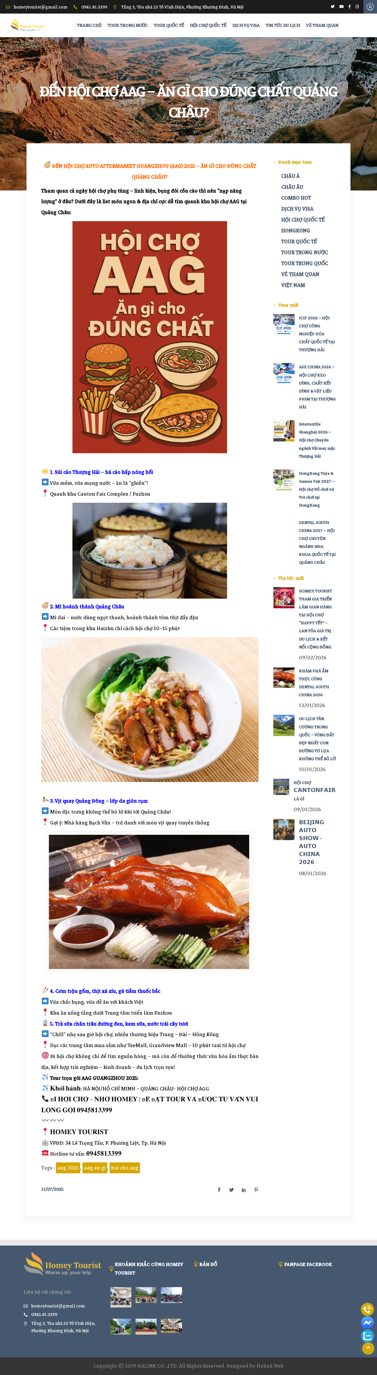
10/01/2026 (312, 769)
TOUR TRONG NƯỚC (304, 253)
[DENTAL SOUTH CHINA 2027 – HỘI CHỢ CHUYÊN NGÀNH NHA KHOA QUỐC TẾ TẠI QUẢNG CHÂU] (284, 529)
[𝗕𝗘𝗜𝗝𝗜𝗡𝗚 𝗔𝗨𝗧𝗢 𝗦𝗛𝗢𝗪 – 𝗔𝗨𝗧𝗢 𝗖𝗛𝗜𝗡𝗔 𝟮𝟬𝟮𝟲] (284, 829)
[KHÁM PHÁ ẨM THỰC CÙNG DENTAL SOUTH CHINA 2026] (284, 677)
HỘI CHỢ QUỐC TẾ (303, 220)
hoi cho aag (124, 1168)
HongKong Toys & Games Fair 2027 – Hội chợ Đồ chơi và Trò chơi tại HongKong (317, 489)
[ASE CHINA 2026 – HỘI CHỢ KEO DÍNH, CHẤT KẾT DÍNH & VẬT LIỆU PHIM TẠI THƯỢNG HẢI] (284, 373)
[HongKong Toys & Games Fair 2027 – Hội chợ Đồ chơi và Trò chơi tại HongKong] (284, 480)
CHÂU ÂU (292, 187)
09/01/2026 (307, 810)
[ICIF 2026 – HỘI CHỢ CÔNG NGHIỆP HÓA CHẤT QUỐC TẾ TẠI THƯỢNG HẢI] (284, 324)
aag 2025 (68, 1168)
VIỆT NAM (293, 285)
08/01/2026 (312, 874)
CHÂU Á (290, 176)
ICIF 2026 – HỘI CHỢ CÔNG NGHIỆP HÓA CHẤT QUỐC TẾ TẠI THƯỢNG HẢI (317, 334)
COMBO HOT (296, 198)
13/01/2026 (312, 705)
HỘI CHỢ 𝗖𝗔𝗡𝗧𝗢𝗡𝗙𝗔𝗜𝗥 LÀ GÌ (315, 790)
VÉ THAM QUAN (300, 274)
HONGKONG (295, 231)
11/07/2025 (52, 1189)
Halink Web (270, 1366)
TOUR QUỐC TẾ (299, 242)
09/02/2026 (313, 658)
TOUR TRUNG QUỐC (304, 263)
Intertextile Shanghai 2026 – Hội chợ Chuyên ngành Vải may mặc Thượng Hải (317, 440)
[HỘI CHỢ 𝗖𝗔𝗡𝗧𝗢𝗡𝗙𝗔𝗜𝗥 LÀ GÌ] (281, 787)
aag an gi (95, 1168)
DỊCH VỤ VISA (297, 209)
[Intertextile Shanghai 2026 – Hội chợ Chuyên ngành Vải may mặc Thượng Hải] (284, 430)
